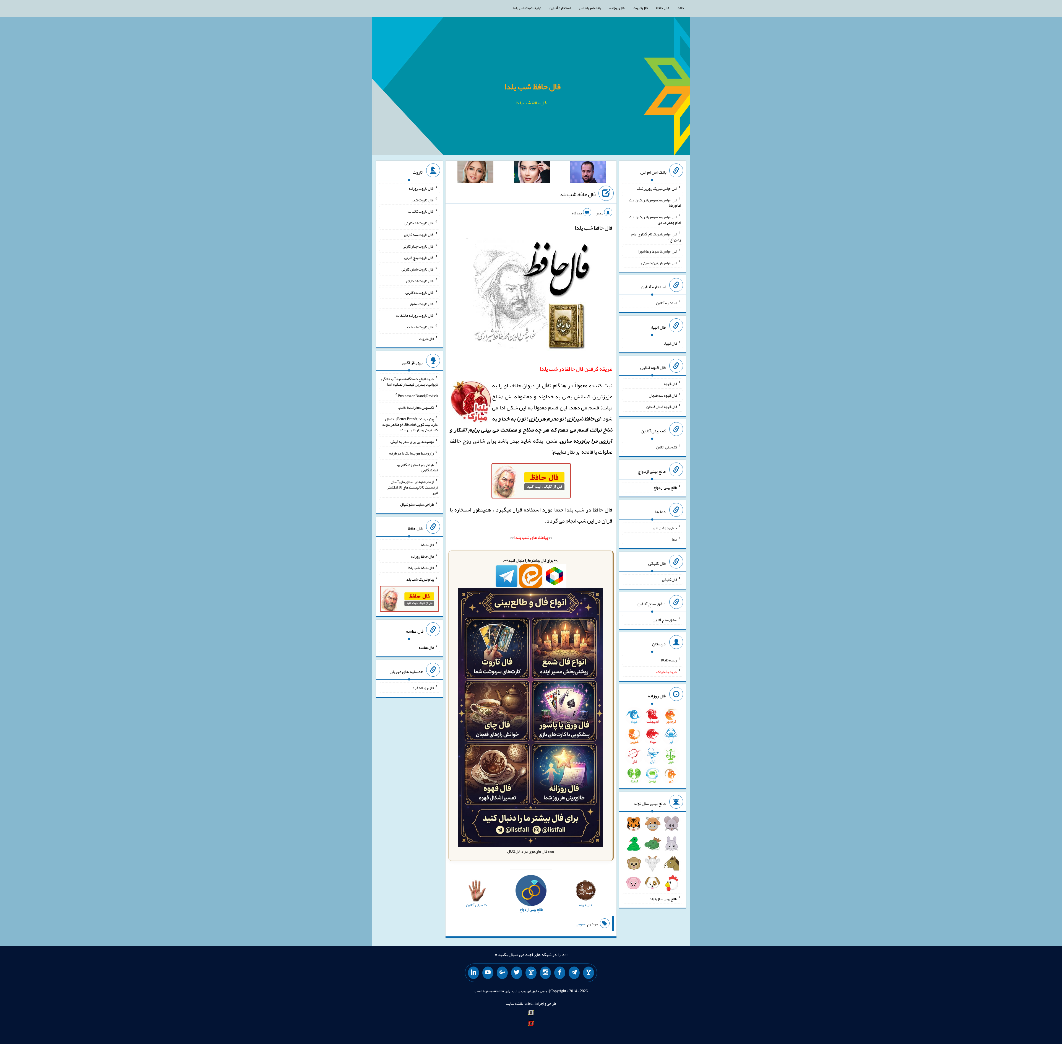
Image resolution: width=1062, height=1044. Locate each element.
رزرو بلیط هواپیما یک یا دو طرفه (411, 453)
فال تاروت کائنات (421, 211)
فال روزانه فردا (423, 688)
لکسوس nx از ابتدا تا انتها (415, 407)
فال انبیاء (670, 343)
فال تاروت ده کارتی (419, 292)
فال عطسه (426, 647)
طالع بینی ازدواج (665, 487)
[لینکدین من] (473, 973)
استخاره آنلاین (560, 8)
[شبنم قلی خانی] (475, 173)
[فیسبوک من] (559, 973)
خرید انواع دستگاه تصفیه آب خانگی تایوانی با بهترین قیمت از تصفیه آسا (409, 381)
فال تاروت (640, 8)
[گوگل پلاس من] (502, 973)
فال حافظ (662, 8)
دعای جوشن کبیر (664, 527)
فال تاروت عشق (422, 304)
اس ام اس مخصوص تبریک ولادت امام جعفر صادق (655, 219)
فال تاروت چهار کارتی (418, 246)
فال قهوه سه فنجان (663, 395)
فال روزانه (616, 8)
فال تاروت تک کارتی (419, 223)
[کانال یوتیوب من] (487, 973)
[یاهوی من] (588, 973)
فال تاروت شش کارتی (418, 269)
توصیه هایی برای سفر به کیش (412, 441)
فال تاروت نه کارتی (420, 281)
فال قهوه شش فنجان (661, 407)
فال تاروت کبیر (423, 200)
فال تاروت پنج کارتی (419, 257)
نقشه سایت (514, 1003)
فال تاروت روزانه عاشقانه (415, 315)
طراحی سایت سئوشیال (417, 504)
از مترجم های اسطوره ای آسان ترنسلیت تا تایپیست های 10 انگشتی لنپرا (412, 487)
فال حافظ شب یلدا (532, 86)
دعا (674, 539)
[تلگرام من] (574, 973)
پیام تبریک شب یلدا (419, 579)
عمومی (581, 924)
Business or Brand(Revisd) (418, 396)
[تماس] (531, 973)
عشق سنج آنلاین (665, 620)
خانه (681, 8)
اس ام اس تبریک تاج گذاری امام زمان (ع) (656, 236)
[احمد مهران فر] (588, 173)
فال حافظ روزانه (422, 556)
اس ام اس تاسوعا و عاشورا (657, 251)
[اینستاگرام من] (545, 973)
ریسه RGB (669, 660)
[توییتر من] (516, 973)
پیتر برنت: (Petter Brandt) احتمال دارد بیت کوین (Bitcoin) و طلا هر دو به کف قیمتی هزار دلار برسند (410, 424)
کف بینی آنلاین (666, 447)
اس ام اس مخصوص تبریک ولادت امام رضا (655, 202)
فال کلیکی (669, 579)
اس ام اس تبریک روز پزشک (657, 188)
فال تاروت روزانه (421, 188)
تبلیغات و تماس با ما (527, 8)
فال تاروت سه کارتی (419, 234)
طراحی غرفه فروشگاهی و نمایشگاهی (417, 467)
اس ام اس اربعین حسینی (659, 262)
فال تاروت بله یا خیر (419, 327)
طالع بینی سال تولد (663, 898)
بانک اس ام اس (590, 8)
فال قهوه (670, 384)
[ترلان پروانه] (532, 173)
